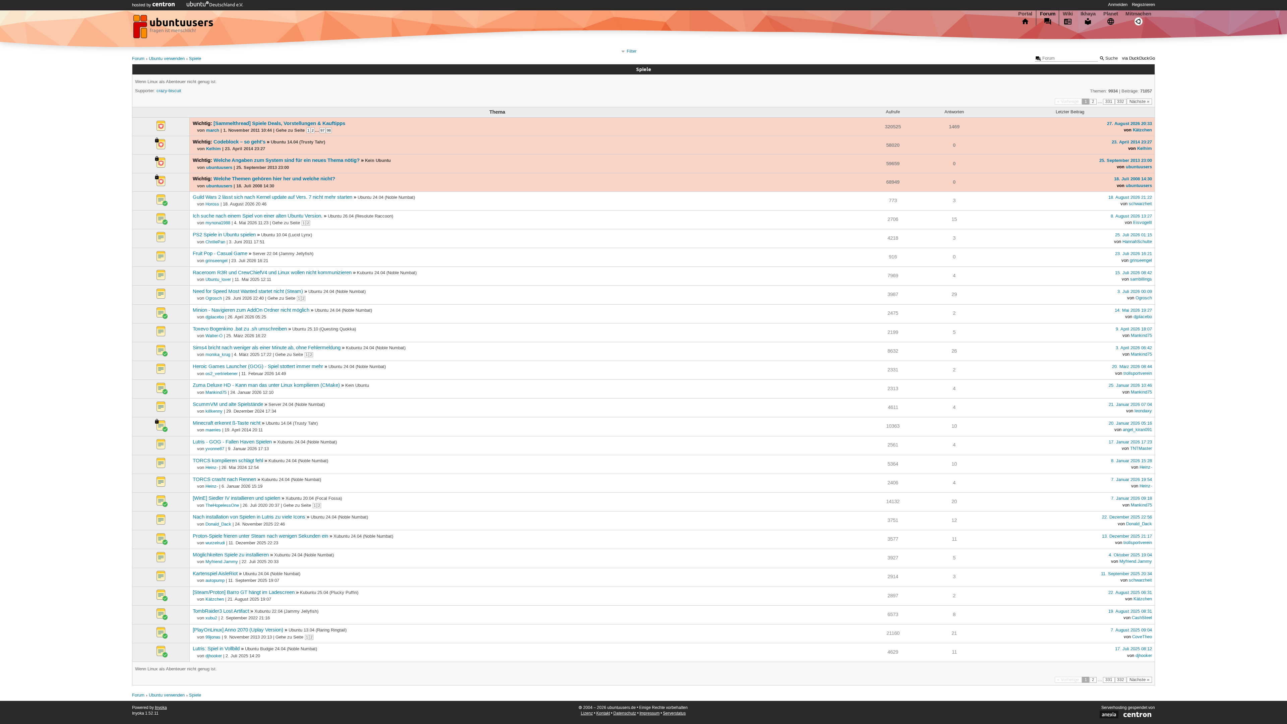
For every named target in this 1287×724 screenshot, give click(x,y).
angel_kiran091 (1137, 429)
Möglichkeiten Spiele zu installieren (231, 555)
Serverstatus (674, 713)
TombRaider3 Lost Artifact (221, 611)
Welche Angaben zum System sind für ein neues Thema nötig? (286, 160)
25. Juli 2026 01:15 (1133, 235)
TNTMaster (1141, 448)
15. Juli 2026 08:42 (1133, 273)
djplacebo (214, 317)
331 (1108, 101)
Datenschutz (624, 713)
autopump (215, 580)
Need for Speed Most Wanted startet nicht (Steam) (248, 292)
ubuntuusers (219, 167)
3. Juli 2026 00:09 (1134, 291)
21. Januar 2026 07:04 (1130, 404)
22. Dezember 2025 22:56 (1127, 517)
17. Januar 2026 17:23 (1130, 442)
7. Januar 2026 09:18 (1131, 498)
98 (329, 130)
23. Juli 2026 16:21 (1133, 253)
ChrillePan (215, 242)
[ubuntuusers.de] (174, 28)
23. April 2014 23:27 (1132, 142)
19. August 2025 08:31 (1130, 611)
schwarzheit (1140, 203)
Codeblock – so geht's (239, 141)
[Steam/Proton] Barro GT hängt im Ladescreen (244, 593)
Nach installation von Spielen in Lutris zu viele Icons (249, 517)
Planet (1110, 13)
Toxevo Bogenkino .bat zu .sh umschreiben (240, 329)
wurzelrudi (215, 543)
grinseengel (216, 260)
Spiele (195, 58)
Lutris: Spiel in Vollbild (216, 649)
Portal (1025, 13)
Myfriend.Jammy (221, 561)
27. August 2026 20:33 (1129, 123)
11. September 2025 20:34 (1126, 574)
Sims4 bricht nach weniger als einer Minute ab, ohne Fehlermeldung (267, 348)
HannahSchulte (1137, 241)
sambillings (1141, 279)
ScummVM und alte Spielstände (228, 405)
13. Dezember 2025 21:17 (1127, 536)
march (212, 130)
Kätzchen (1142, 130)
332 (1120, 101)
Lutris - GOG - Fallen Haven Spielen (232, 442)
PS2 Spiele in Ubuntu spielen (224, 235)
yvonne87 (214, 448)
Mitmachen (1138, 13)
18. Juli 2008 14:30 (1133, 179)
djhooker (213, 656)
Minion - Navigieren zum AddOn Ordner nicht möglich (251, 310)
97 (322, 130)
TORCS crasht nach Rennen (224, 480)
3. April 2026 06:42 (1134, 348)
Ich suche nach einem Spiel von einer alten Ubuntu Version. (257, 216)
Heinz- (211, 467)
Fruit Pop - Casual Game (220, 254)
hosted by (142, 5)
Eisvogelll (1142, 222)
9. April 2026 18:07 (1134, 329)
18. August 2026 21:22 (1130, 197)
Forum (1047, 13)
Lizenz (587, 713)
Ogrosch (213, 298)
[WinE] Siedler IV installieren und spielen (236, 498)
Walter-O (214, 336)
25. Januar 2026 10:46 (1130, 385)
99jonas (213, 637)
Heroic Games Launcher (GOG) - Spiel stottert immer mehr (258, 367)
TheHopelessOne (222, 505)
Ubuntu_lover (218, 279)
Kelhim (213, 148)
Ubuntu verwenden (167, 58)
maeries (213, 430)
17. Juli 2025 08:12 (1133, 649)
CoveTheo (1142, 637)
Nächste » (1139, 101)
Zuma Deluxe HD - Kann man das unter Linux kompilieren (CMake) (266, 385)
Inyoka (161, 707)
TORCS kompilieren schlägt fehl (228, 461)
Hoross (212, 204)
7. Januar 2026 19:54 (1131, 479)
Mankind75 (1141, 335)
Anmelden (1117, 4)
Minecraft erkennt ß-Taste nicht (226, 423)
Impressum (649, 713)
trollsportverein (1137, 373)
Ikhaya (1088, 13)
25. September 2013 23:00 (1125, 160)
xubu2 (211, 618)
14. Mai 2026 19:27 (1133, 310)
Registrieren (1143, 4)
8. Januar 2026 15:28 (1131, 461)
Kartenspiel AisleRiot (215, 574)
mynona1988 (217, 223)
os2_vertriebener (221, 373)
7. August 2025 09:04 (1131, 630)
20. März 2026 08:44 (1132, 366)
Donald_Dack (218, 524)
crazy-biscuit (169, 91)
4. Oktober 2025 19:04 (1130, 555)
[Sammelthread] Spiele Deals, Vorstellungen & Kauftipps (279, 123)
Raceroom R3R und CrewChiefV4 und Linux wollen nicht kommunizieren (272, 273)
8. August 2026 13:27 (1131, 216)
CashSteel (1142, 617)
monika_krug (217, 354)
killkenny (214, 411)
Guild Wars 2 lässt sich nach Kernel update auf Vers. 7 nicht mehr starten (272, 197)
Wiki (1068, 13)
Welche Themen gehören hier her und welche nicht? (274, 178)
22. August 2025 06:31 (1130, 592)
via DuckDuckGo (1138, 58)
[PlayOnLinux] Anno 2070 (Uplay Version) (238, 630)
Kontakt (603, 713)
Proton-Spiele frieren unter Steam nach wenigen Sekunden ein (260, 536)
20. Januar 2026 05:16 (1130, 423)
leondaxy (1143, 411)
